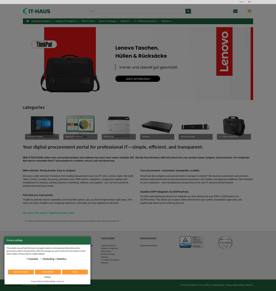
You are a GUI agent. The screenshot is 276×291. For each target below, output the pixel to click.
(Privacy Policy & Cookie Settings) (31, 254)
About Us (60, 281)
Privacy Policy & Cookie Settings (43, 281)
